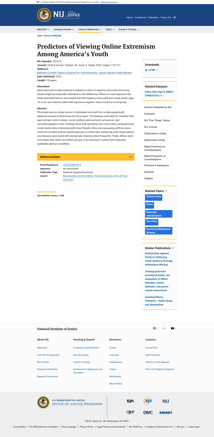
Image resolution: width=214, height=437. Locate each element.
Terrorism (151, 221)
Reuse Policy (115, 383)
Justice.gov (194, 426)
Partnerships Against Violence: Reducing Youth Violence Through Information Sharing (159, 259)
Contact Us (140, 17)
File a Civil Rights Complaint (159, 369)
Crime (149, 204)
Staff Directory (152, 354)
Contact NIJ (151, 347)
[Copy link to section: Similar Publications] (172, 247)
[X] (165, 330)
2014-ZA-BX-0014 (72, 164)
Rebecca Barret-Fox (68, 72)
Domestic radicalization (154, 214)
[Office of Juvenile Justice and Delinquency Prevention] (130, 415)
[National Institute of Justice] (166, 403)
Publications (115, 362)
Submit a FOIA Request (157, 362)
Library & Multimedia (52, 35)
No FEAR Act (135, 426)
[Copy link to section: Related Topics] (165, 190)
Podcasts (114, 354)
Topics (112, 369)
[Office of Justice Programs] (44, 15)
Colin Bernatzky (89, 72)
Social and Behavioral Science (158, 231)
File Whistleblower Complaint (43, 426)
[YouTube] (174, 330)
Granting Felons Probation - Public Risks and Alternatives (159, 301)
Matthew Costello (47, 72)
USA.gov (180, 426)
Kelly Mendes (124, 72)
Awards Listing (81, 354)
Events (112, 347)
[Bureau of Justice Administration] (130, 403)
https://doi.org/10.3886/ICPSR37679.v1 (159, 93)
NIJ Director (43, 362)
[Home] (67, 15)
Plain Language (68, 426)
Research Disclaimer (47, 376)
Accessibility (19, 426)
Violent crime (153, 196)
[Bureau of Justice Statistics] (148, 405)
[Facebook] (156, 330)
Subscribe (153, 17)
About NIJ (42, 347)
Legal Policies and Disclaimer (111, 426)
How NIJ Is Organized (48, 354)
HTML (152, 69)
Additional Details (50, 156)
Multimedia (115, 376)
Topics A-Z (165, 17)
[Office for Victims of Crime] (148, 415)
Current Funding (81, 362)
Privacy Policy (86, 426)
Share (176, 19)
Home (39, 35)
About (129, 17)
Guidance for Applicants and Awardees (87, 371)
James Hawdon (107, 72)
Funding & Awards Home (86, 347)
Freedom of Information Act (159, 426)
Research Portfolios (47, 369)
